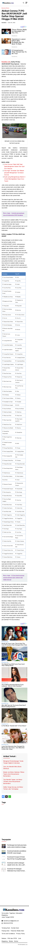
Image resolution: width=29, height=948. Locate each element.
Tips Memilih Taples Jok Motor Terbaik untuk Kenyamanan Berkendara (12, 781)
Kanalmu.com (6, 62)
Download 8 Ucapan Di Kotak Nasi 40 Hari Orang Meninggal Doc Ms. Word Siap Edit (16, 859)
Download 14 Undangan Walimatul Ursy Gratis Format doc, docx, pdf (16, 871)
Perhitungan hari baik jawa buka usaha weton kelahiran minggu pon (16, 847)
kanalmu (4, 22)
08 (4, 923)
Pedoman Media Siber (17, 931)
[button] (23, 3)
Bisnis (7, 8)
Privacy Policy (20, 933)
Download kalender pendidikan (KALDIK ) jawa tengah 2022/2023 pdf (16, 853)
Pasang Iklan (6, 931)
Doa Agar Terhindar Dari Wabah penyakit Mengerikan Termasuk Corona (14, 173)
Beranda (4, 8)
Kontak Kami (15, 928)
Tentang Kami (6, 928)
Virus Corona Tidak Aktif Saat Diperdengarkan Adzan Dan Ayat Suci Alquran (14, 166)
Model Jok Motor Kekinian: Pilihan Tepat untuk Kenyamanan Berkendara (13, 774)
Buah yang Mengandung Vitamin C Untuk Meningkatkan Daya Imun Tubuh (14, 179)
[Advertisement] (14, 823)
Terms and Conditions (8, 933)
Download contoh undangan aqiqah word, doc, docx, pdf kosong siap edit (15, 865)
